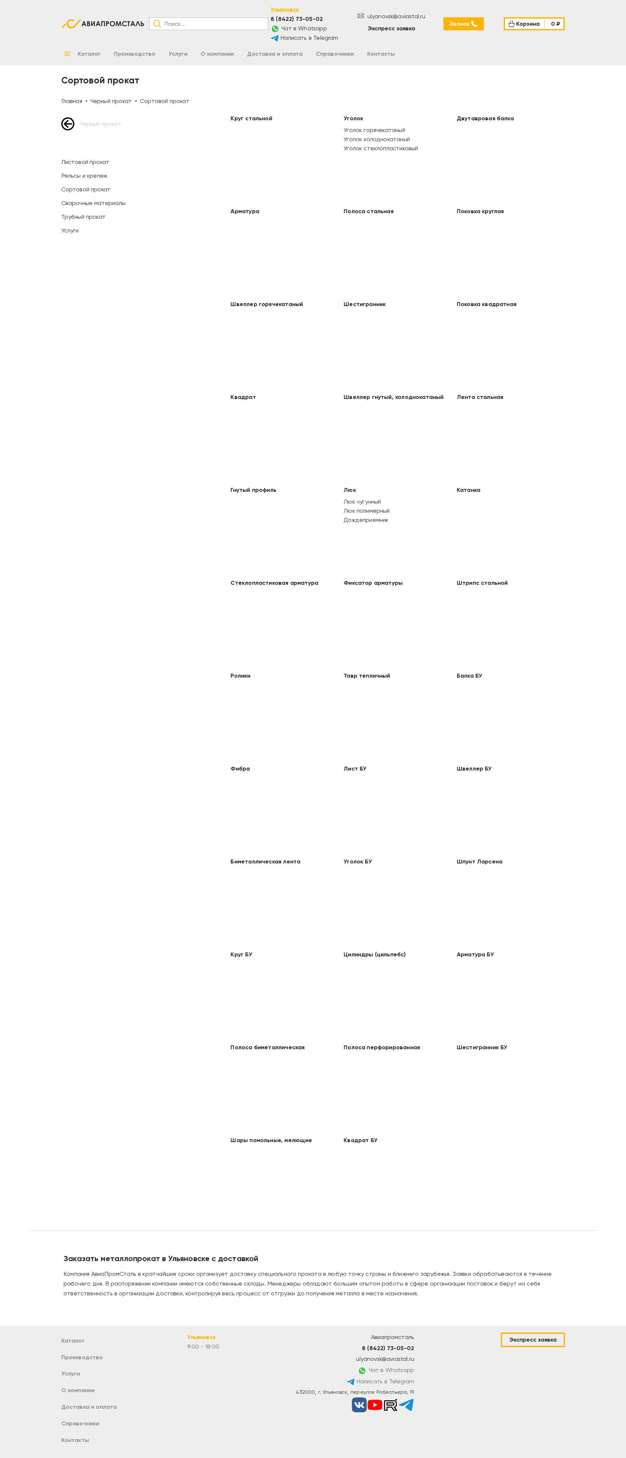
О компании (78, 1390)
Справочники (80, 1423)
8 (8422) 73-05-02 (297, 18)
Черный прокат (100, 123)
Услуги (70, 1373)
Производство (82, 1357)
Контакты (75, 1440)
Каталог (73, 1340)
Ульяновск (285, 9)
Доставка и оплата (89, 1406)
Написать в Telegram (308, 37)
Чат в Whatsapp (303, 28)
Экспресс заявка (391, 28)
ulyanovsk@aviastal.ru (395, 16)
